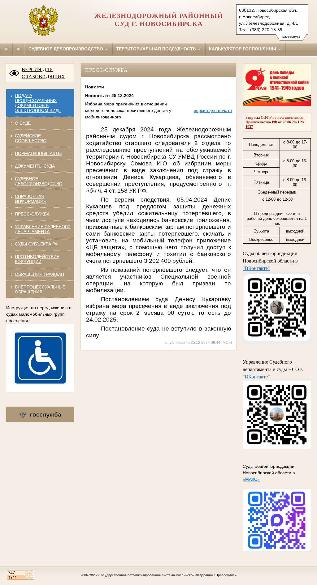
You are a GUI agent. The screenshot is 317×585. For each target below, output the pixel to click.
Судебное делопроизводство (66, 48)
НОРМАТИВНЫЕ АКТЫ (38, 153)
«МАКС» (251, 479)
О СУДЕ (23, 123)
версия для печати (213, 110)
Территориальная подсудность (156, 48)
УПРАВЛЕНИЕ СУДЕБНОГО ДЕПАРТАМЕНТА (43, 229)
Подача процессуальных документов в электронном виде (38, 103)
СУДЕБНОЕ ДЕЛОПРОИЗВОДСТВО (39, 181)
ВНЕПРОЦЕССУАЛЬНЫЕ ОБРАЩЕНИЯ (40, 289)
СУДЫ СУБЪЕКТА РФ (37, 243)
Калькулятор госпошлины (243, 48)
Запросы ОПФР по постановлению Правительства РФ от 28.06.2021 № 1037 (274, 122)
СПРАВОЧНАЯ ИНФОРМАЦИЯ (30, 199)
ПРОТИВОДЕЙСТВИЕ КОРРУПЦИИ (37, 259)
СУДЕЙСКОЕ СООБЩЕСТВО (30, 138)
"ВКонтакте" (256, 268)
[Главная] (6, 49)
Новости (94, 86)
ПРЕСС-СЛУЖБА (32, 213)
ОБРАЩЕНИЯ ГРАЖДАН (39, 274)
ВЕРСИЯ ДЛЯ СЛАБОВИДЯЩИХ (43, 73)
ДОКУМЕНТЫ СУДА (35, 166)
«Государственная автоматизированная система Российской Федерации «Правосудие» (167, 575)
